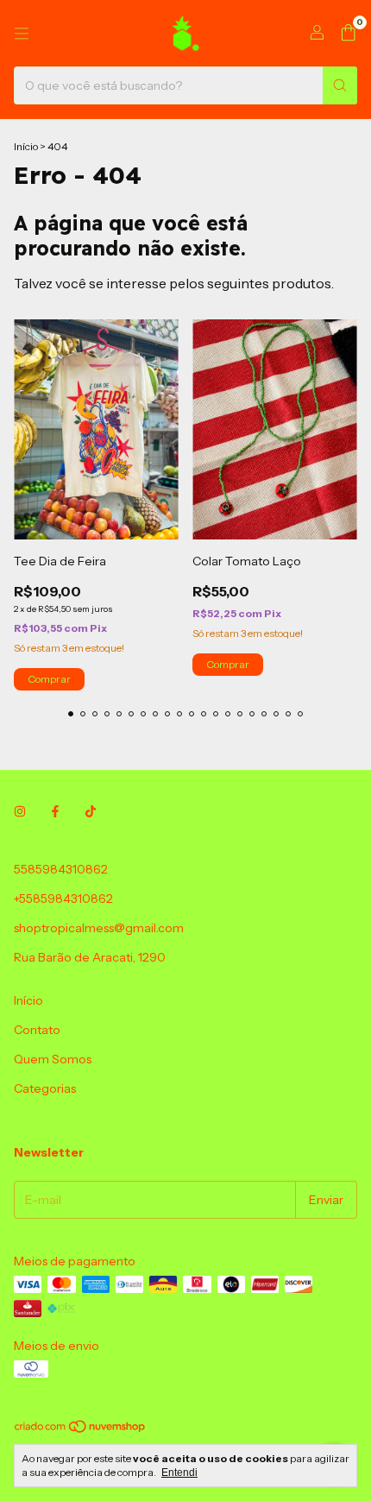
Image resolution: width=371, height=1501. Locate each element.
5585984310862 (61, 869)
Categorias (45, 1088)
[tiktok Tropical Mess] (91, 812)
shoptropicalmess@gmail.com (99, 928)
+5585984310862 (63, 898)
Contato (37, 1029)
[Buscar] (340, 85)
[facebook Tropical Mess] (55, 812)
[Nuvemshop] (81, 1429)
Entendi (179, 1472)
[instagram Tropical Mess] (20, 812)
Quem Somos (52, 1059)
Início (26, 146)
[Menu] (21, 33)
